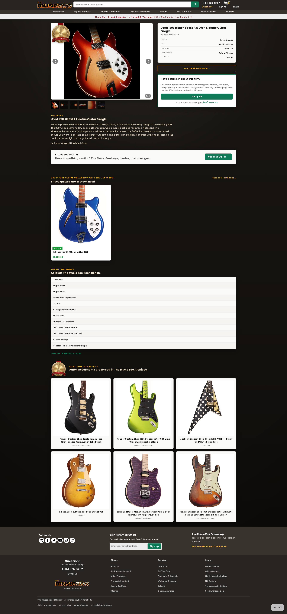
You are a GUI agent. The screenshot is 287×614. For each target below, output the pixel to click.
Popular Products (82, 11)
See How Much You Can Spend (209, 546)
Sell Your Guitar (184, 11)
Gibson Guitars (212, 571)
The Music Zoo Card (120, 581)
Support (230, 11)
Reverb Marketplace (41, 540)
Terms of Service (81, 605)
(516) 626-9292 (211, 3)
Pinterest (72, 540)
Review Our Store (118, 586)
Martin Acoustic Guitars (216, 576)
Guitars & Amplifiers (111, 11)
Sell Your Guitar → (218, 156)
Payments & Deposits (168, 576)
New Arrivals (58, 11)
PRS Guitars (210, 581)
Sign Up (222, 7)
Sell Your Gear (164, 571)
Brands (163, 11)
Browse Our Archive (72, 588)
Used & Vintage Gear (214, 591)
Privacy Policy (65, 605)
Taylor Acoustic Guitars (216, 586)
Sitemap (115, 591)
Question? (207, 6)
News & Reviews (209, 11)
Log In (236, 7)
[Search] (195, 4)
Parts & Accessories (140, 11)
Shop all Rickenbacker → (197, 68)
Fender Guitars (212, 566)
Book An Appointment (121, 571)
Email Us (72, 573)
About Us (115, 566)
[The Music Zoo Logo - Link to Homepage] (54, 4)
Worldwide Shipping (167, 581)
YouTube (60, 540)
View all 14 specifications (66, 353)
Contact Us (163, 566)
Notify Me (197, 96)
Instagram (66, 540)
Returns (161, 586)
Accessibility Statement (101, 605)
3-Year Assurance (166, 591)
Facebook (47, 540)
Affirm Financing (118, 576)
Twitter (54, 540)
